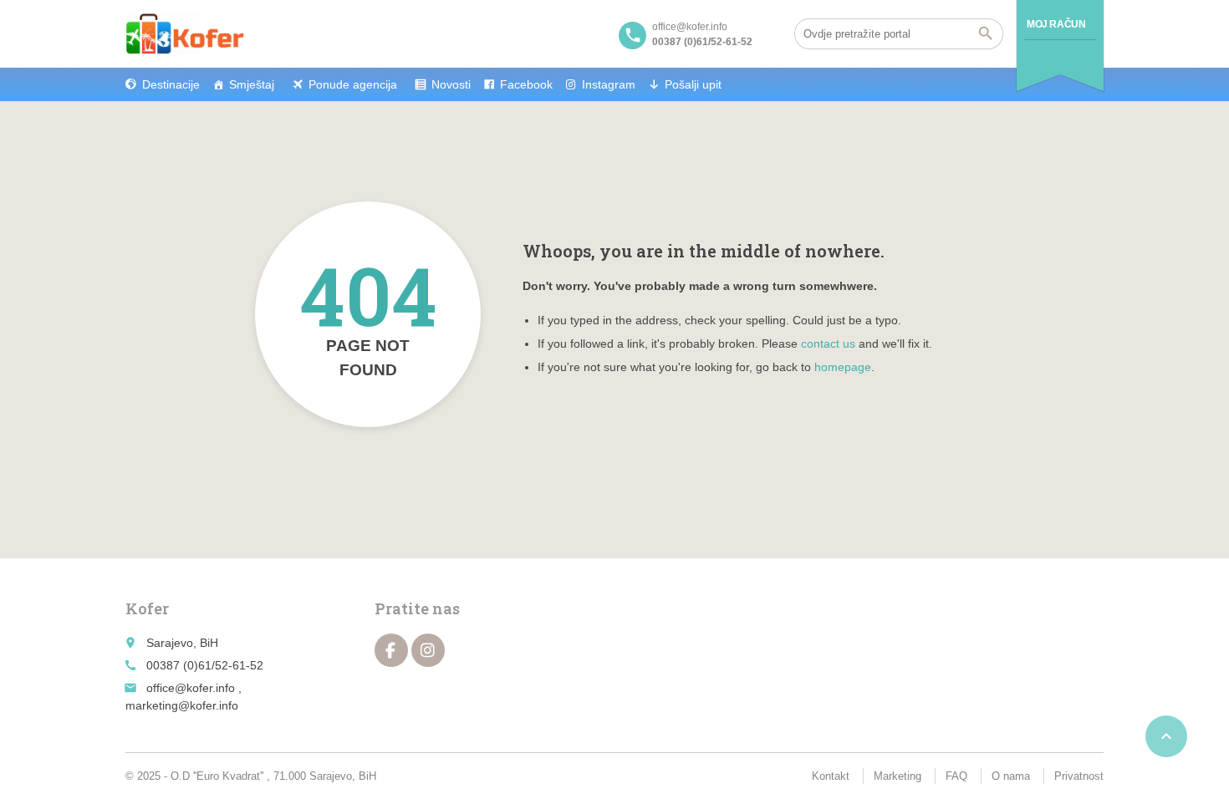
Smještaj (251, 84)
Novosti (451, 84)
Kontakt (830, 776)
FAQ (956, 776)
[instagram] (428, 650)
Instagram (608, 84)
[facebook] (391, 650)
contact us (828, 343)
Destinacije (171, 84)
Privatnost (1079, 776)
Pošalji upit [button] (693, 84)
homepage (842, 367)
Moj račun (1056, 24)
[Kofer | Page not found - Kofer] (184, 33)
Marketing (897, 776)
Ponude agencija (353, 84)
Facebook (526, 84)
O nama (1011, 776)
